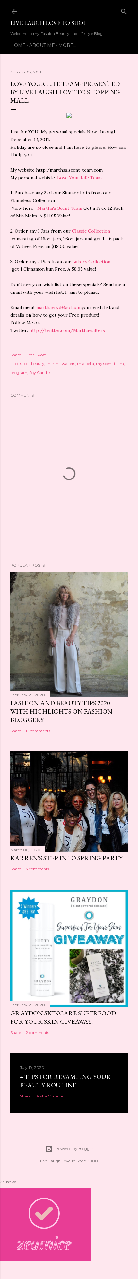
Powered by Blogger (74, 1148)
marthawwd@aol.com (59, 307)
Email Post (36, 354)
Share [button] (15, 354)
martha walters (60, 363)
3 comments (37, 869)
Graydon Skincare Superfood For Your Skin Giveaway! (63, 1017)
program (18, 372)
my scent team (110, 363)
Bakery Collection (91, 262)
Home (18, 45)
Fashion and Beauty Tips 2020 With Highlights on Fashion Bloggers (61, 711)
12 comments (38, 730)
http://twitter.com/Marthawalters (67, 330)
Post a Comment (51, 1096)
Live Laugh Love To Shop (48, 23)
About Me (42, 45)
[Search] (124, 10)
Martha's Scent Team (60, 208)
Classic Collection (90, 231)
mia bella (85, 363)
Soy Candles (40, 372)
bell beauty (34, 363)
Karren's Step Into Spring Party (66, 858)
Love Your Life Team (79, 178)
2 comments (37, 1032)
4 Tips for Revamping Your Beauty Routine (65, 1080)
